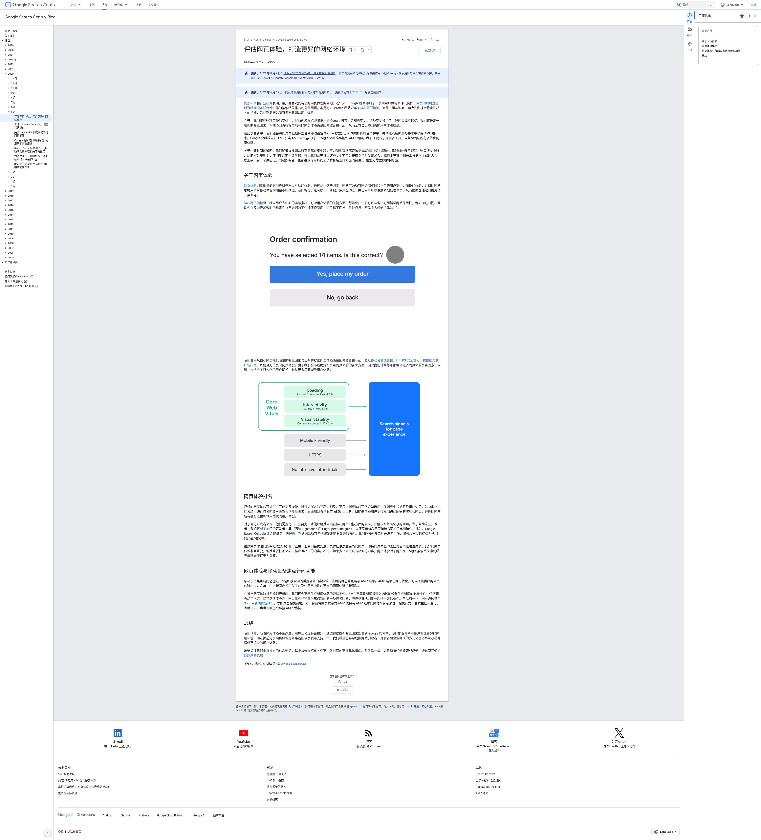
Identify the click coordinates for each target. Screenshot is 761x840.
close (754, 16)
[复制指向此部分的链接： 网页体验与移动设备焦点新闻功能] (320, 571)
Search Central (42, 5)
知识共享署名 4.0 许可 (297, 706)
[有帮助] (432, 40)
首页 (246, 39)
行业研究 (266, 103)
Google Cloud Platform (171, 815)
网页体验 (250, 185)
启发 (285, 586)
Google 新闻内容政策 (259, 603)
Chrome (125, 815)
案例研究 (154, 5)
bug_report (742, 16)
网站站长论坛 (253, 655)
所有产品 (218, 815)
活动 (138, 5)
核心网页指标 (369, 108)
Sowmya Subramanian (293, 663)
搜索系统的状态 (276, 786)
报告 (292, 534)
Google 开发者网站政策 (418, 706)
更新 (260, 529)
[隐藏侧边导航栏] (48, 833)
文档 (73, 5)
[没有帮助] (438, 40)
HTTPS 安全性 (406, 360)
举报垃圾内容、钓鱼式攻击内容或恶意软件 (84, 786)
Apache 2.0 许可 (358, 706)
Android (108, 815)
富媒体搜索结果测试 (488, 780)
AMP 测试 (482, 793)
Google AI (199, 815)
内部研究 (250, 103)
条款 (61, 831)
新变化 (118, 5)
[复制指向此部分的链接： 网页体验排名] (278, 497)
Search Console (485, 774)
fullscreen (748, 16)
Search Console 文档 (280, 793)
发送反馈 (430, 50)
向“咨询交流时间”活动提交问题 (77, 780)
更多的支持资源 (67, 793)
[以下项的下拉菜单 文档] (80, 5)
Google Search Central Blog (30, 17)
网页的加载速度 (427, 103)
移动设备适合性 (261, 108)
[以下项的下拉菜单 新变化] (127, 5)
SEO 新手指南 (275, 780)
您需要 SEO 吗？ (277, 774)
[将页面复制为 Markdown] (362, 50)
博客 (104, 5)
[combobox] (695, 4)
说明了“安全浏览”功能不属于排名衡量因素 (310, 73)
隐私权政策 (74, 831)
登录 (753, 4)
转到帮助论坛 (66, 774)
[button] (26, 40)
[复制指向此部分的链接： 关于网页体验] (278, 175)
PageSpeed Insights (488, 786)
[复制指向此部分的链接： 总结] (259, 623)
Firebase (144, 815)
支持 (92, 5)
